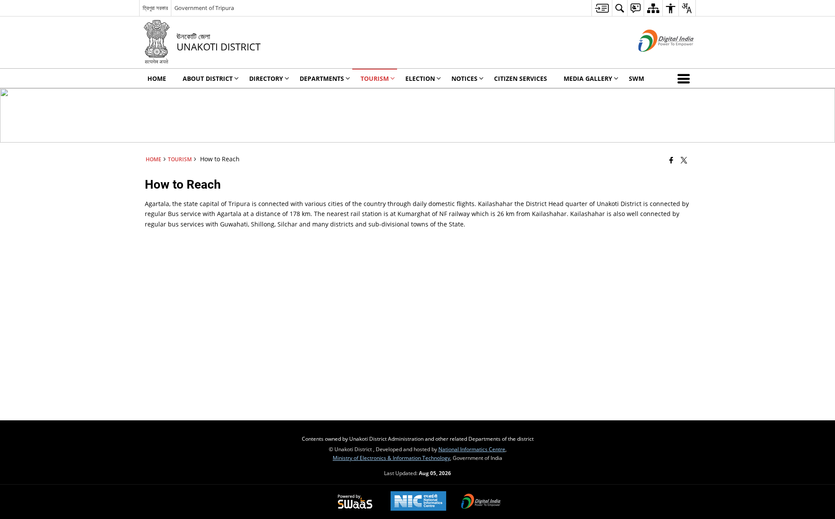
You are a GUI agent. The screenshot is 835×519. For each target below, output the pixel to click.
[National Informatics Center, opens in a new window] (418, 502)
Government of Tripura (204, 8)
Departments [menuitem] (322, 78)
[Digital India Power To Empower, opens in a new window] (481, 502)
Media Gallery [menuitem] (588, 78)
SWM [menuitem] (636, 78)
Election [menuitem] (420, 78)
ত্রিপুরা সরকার (155, 8)
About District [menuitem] (208, 78)
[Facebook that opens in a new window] (671, 159)
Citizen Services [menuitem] (520, 78)
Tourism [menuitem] (375, 78)
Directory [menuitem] (266, 78)
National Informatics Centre (471, 449)
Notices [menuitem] (464, 78)
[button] (685, 78)
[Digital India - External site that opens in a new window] (655, 59)
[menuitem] (601, 8)
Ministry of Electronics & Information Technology (391, 457)
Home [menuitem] (156, 78)
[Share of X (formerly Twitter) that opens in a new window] (683, 159)
